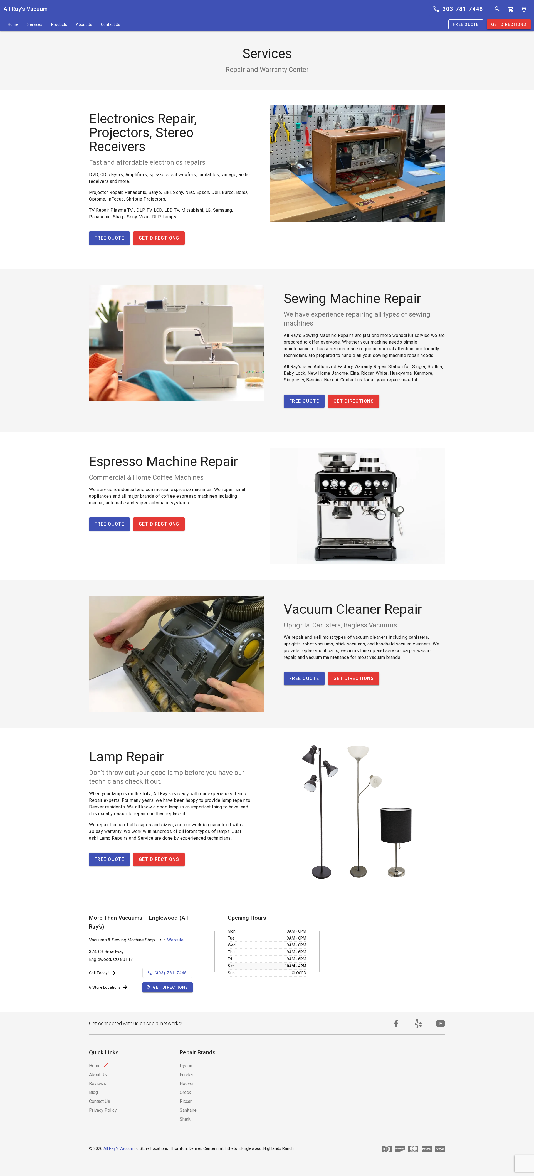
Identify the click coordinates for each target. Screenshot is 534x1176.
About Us (84, 24)
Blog (93, 1092)
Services (34, 24)
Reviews (97, 1083)
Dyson (186, 1065)
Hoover (187, 1083)
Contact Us (110, 24)
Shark (185, 1119)
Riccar (186, 1101)
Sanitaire (188, 1110)
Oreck (185, 1092)
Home (13, 24)
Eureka (186, 1074)
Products (59, 24)
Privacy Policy (103, 1110)
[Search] (497, 9)
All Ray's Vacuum (25, 9)
